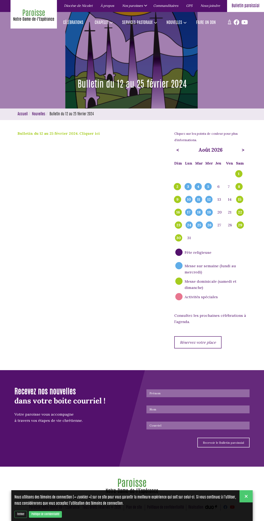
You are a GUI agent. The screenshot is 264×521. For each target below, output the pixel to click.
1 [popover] (238, 174)
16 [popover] (178, 212)
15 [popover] (239, 200)
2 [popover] (177, 187)
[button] (133, 5)
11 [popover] (198, 200)
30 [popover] (178, 238)
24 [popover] (189, 225)
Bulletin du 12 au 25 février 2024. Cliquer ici (59, 133)
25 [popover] (199, 225)
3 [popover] (188, 187)
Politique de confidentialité (45, 514)
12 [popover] (209, 200)
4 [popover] (198, 187)
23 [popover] (178, 225)
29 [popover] (240, 225)
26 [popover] (209, 225)
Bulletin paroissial (245, 6)
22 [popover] (240, 212)
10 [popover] (189, 200)
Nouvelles (38, 114)
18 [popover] (199, 212)
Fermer (20, 514)
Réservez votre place (198, 342)
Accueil (23, 114)
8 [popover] (239, 187)
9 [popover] (177, 200)
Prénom (155, 393)
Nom (153, 409)
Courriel (155, 425)
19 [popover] (209, 212)
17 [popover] (188, 212)
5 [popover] (208, 187)
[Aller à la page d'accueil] (34, 16)
